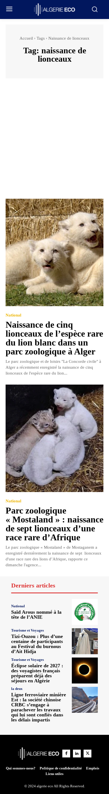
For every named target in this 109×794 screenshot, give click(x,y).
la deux (17, 688)
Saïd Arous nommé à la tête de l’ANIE (36, 614)
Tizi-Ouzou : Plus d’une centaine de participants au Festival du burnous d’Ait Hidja (37, 644)
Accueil (26, 38)
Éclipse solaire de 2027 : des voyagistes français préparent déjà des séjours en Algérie (37, 673)
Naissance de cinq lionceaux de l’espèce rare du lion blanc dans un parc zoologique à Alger (54, 338)
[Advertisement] (54, 141)
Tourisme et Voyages (27, 630)
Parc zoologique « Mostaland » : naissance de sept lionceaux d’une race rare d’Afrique (54, 523)
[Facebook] (66, 753)
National (13, 315)
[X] (87, 753)
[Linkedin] (77, 753)
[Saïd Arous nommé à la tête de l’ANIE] (85, 612)
